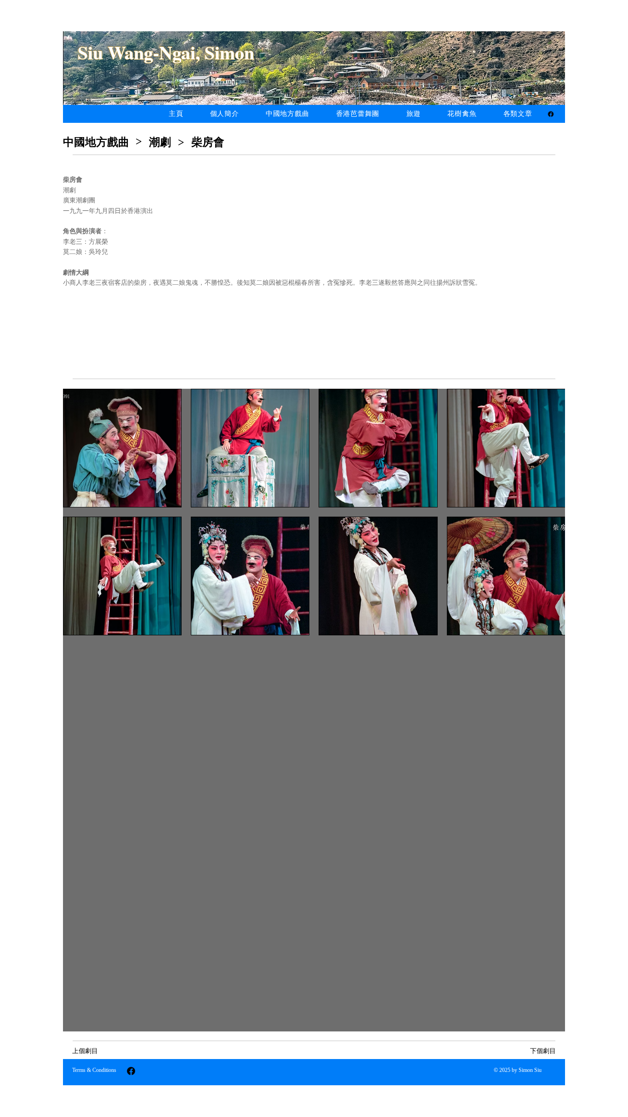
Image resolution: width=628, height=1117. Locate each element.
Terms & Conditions (94, 1070)
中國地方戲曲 (96, 142)
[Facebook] (550, 114)
